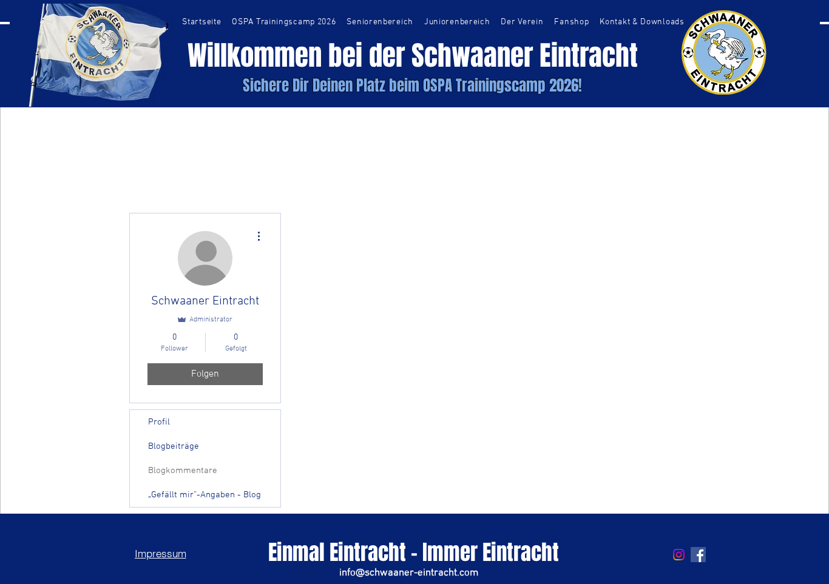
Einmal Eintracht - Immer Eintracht (413, 552)
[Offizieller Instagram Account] (678, 554)
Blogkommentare (182, 470)
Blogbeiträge (173, 446)
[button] (380, 22)
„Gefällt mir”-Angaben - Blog (204, 494)
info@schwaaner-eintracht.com (408, 573)
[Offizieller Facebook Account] (698, 554)
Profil (159, 422)
